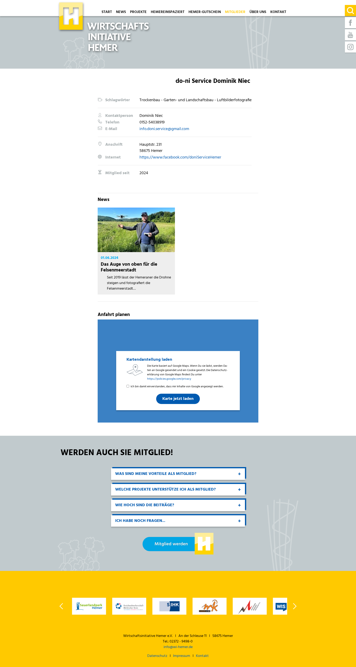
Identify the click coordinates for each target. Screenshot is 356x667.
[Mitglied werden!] (178, 543)
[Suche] (350, 10)
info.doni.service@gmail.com (164, 129)
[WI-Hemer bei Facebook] (350, 22)
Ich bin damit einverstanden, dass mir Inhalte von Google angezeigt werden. (177, 386)
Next (294, 606)
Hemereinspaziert (167, 12)
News (121, 12)
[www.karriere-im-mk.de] (209, 606)
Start (107, 12)
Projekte (138, 12)
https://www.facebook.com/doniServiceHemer (180, 157)
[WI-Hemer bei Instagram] (350, 47)
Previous (61, 606)
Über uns (257, 12)
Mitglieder (235, 12)
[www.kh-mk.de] (129, 606)
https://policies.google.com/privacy (169, 379)
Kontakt (278, 12)
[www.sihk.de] (169, 606)
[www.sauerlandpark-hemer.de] (89, 606)
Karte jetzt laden (178, 399)
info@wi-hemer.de (178, 647)
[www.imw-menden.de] (250, 606)
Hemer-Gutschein (205, 12)
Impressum (181, 656)
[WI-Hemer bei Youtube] (350, 34)
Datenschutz (157, 656)
